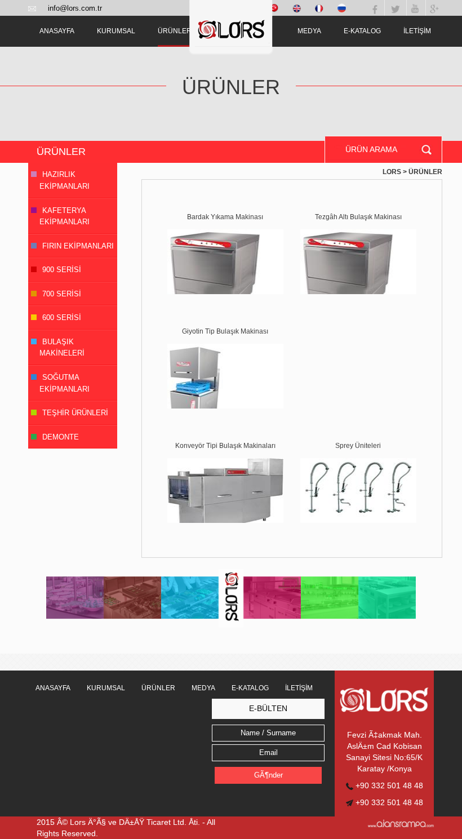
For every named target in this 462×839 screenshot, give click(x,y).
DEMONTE (60, 437)
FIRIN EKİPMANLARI (78, 246)
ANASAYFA (56, 31)
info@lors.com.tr (75, 8)
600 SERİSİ (61, 317)
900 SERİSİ (61, 269)
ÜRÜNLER (175, 31)
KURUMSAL (116, 31)
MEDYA (309, 31)
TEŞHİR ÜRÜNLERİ (75, 413)
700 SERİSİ (61, 294)
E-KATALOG (362, 31)
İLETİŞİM (417, 31)
